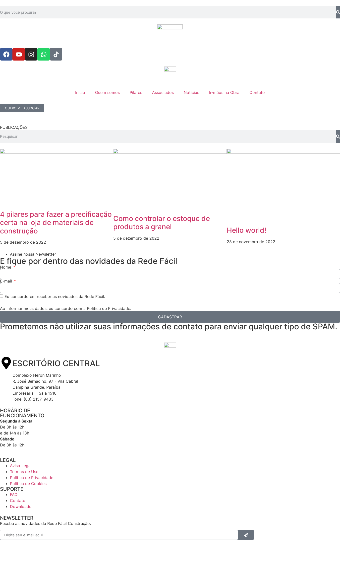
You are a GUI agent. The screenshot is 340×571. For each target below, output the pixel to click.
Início (80, 92)
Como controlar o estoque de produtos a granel (161, 222)
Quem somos (107, 92)
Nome (6, 267)
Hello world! (246, 230)
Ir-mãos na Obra (224, 92)
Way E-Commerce (38, 558)
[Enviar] (246, 535)
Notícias (191, 92)
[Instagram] (31, 54)
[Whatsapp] (43, 54)
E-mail (6, 281)
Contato (257, 92)
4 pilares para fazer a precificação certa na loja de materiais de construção (56, 222)
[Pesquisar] (338, 12)
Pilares (136, 92)
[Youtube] (18, 54)
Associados (163, 92)
